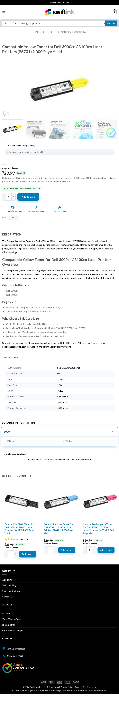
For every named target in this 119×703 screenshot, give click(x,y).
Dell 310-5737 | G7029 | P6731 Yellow (68, 32)
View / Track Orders (12, 619)
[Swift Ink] (59, 12)
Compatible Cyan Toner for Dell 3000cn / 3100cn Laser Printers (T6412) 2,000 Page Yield (58, 529)
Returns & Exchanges (12, 630)
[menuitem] (59, 2)
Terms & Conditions (49, 687)
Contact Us (7, 596)
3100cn (68, 441)
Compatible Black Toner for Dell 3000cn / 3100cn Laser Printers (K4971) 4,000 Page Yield (19, 529)
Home (36, 32)
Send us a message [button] (16, 648)
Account (6, 613)
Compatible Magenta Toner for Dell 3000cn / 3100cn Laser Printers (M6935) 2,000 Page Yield (98, 529)
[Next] (108, 89)
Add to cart (28, 196)
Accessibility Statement (86, 687)
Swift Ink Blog (9, 585)
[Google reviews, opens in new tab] (18, 667)
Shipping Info (8, 624)
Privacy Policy (66, 687)
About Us (7, 579)
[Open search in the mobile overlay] (59, 23)
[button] (4, 12)
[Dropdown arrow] (113, 431)
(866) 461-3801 (15, 656)
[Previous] (10, 89)
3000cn (10, 441)
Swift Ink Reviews (11, 590)
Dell (45, 32)
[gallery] (59, 89)
